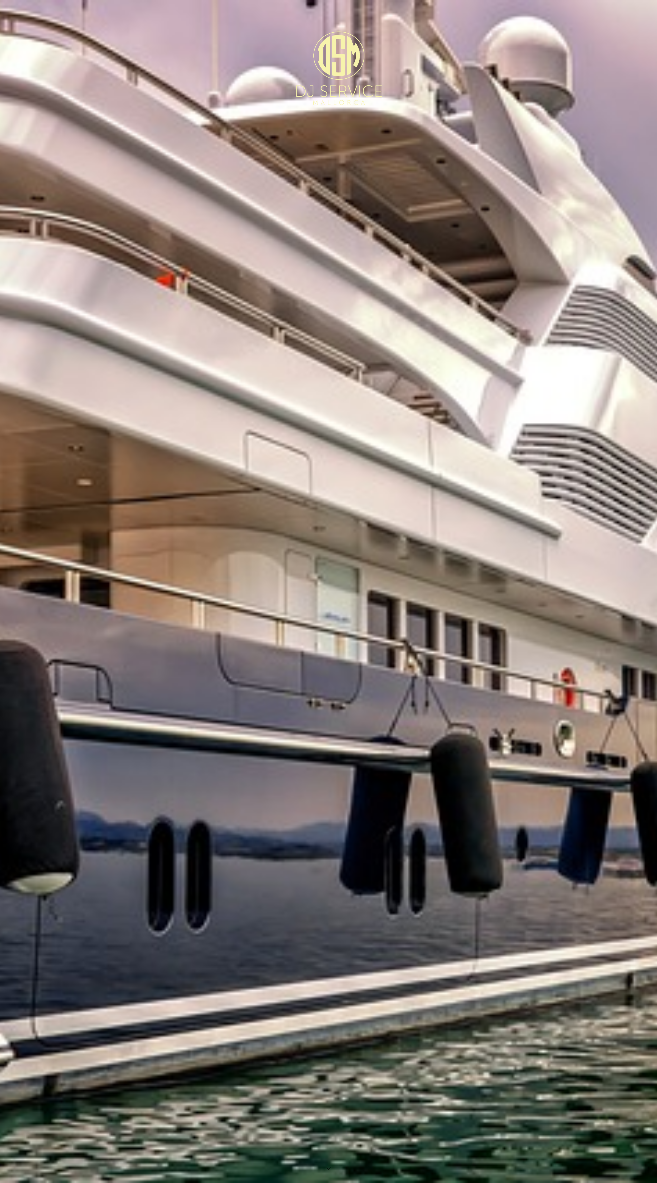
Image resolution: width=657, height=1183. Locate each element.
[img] (328, 591)
